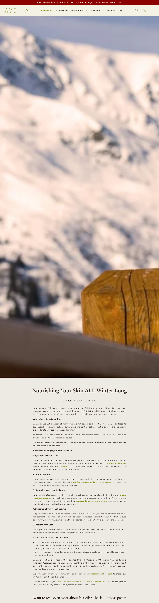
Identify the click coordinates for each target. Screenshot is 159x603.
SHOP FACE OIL (96, 10)
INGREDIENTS (61, 10)
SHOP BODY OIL (114, 10)
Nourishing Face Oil (116, 463)
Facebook (107, 574)
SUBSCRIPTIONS (79, 10)
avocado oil (66, 466)
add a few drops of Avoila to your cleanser (91, 482)
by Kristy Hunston (72, 401)
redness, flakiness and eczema (91, 501)
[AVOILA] (16, 10)
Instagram (95, 574)
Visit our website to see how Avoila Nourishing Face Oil (83, 582)
